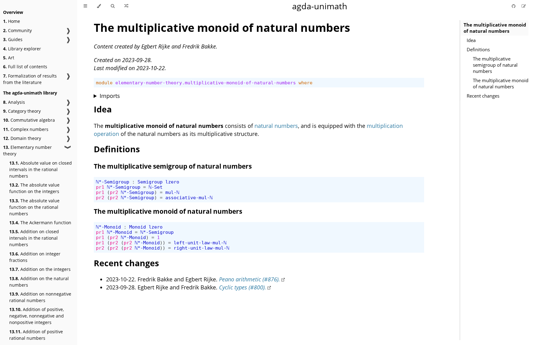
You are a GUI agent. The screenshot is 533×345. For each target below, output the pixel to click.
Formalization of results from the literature (30, 79)
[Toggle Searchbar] (112, 6)
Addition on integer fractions (34, 257)
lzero (172, 181)
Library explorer (22, 49)
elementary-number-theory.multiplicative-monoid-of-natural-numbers (205, 82)
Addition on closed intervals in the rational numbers (34, 238)
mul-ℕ (172, 192)
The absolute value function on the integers (34, 188)
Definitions (478, 49)
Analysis (14, 102)
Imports (110, 95)
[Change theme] (99, 6)
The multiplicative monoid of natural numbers (495, 28)
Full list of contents (25, 66)
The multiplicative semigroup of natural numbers (495, 65)
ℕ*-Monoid (108, 226)
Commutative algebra (29, 120)
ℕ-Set (156, 187)
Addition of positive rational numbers (36, 335)
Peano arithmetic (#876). (249, 279)
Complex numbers (25, 129)
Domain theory (22, 138)
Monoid (137, 226)
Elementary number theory (27, 150)
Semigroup (150, 181)
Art (8, 58)
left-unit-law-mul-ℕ (200, 242)
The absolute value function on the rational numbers (34, 207)
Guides (13, 39)
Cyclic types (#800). (242, 287)
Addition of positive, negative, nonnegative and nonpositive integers (36, 315)
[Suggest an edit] (523, 6)
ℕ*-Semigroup (112, 181)
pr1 (100, 187)
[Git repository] (514, 6)
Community (17, 30)
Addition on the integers (40, 269)
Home (11, 21)
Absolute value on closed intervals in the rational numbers (40, 169)
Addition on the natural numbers (39, 282)
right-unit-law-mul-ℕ (201, 247)
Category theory (22, 111)
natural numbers (276, 125)
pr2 (114, 192)
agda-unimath (319, 6)
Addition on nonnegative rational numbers (40, 297)
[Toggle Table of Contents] (85, 6)
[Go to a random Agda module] (126, 6)
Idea (471, 40)
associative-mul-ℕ (189, 197)
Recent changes (483, 96)
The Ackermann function (40, 222)
